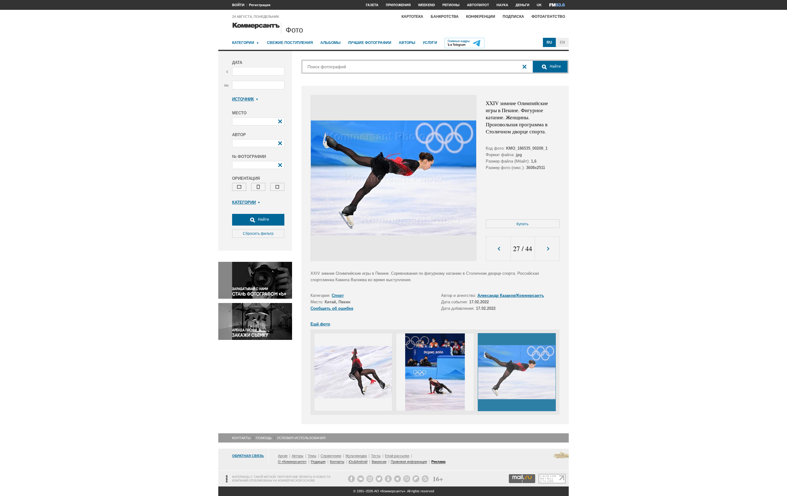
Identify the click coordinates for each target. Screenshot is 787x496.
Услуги (430, 43)
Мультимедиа (356, 456)
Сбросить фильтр (258, 233)
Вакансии (379, 461)
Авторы (407, 43)
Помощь (264, 438)
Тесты (376, 456)
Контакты (241, 438)
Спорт (338, 295)
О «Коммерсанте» (292, 461)
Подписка (513, 16)
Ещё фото (320, 324)
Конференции (480, 16)
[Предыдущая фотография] (498, 249)
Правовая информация (409, 461)
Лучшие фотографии (369, 43)
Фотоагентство (548, 16)
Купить (522, 224)
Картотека (412, 16)
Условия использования (301, 438)
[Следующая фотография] (547, 249)
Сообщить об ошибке (331, 308)
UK (539, 5)
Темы (312, 456)
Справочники (331, 456)
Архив (282, 456)
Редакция (318, 461)
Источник (243, 99)
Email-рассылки (397, 456)
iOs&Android (358, 461)
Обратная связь (248, 456)
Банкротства (445, 16)
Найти (263, 219)
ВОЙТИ (238, 5)
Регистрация (259, 5)
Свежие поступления (290, 43)
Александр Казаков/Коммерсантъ (510, 295)
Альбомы (330, 43)
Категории (243, 43)
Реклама (438, 461)
